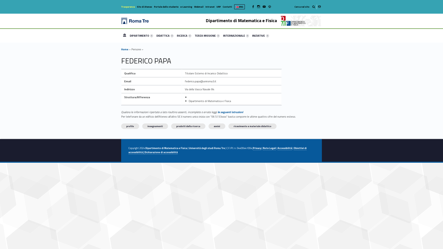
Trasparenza (128, 6)
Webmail (199, 6)
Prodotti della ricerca (188, 126)
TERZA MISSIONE (205, 36)
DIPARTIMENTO (139, 36)
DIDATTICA (163, 36)
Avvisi (217, 126)
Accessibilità (285, 148)
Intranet (210, 6)
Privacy (257, 148)
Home (124, 35)
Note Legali (269, 148)
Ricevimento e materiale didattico (252, 126)
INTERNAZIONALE (234, 36)
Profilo (130, 126)
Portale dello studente (166, 6)
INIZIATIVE (258, 36)
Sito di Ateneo (144, 6)
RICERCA (182, 36)
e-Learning (186, 6)
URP (218, 6)
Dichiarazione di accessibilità (161, 152)
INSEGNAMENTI (155, 126)
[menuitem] (124, 36)
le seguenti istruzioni (230, 112)
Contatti (227, 6)
